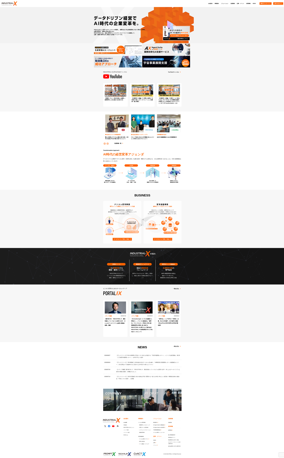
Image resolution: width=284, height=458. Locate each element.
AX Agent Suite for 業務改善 (158, 425)
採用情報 (170, 430)
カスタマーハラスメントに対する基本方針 (174, 443)
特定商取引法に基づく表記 (173, 439)
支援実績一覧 (117, 143)
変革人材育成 (142, 441)
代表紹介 (125, 425)
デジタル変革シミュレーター (159, 432)
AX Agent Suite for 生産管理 (158, 427)
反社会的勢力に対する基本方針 (174, 446)
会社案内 (210, 3)
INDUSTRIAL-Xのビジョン (129, 427)
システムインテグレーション (145, 429)
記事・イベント (240, 3)
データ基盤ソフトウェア (144, 443)
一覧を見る (176, 288)
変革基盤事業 (141, 436)
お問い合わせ (277, 3)
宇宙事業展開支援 (156, 429)
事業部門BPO (142, 432)
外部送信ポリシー (171, 437)
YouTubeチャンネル (173, 72)
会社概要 (125, 422)
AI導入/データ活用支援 (143, 427)
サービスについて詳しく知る (121, 239)
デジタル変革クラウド (143, 438)
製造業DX (155, 422)
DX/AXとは (126, 434)
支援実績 (170, 422)
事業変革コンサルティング (144, 425)
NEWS (154, 440)
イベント (155, 445)
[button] (107, 144)
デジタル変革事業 (141, 422)
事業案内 (217, 3)
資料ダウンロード (265, 3)
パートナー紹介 (127, 432)
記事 (154, 442)
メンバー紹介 (126, 429)
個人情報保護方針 (171, 434)
